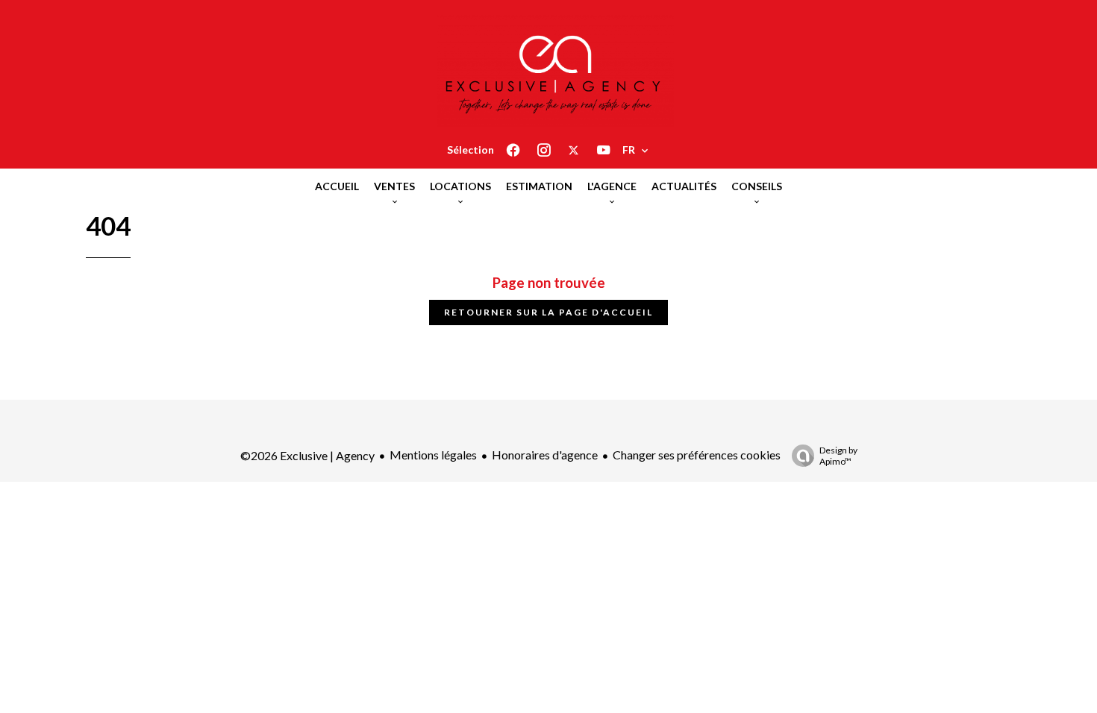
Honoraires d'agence (545, 454)
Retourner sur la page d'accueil (548, 312)
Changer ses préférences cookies (697, 454)
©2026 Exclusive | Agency (307, 455)
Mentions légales (433, 454)
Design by (838, 456)
